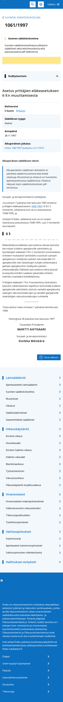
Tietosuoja (8, 691)
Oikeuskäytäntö (17, 429)
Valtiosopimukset (18, 532)
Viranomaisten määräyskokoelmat (25, 501)
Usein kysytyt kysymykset (16, 663)
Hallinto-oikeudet (15, 457)
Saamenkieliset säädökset (20, 419)
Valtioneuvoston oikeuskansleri (23, 508)
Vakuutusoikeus (15, 478)
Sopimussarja (13, 538)
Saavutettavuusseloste (14, 677)
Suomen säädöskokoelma (23, 17)
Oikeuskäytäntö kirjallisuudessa (23, 485)
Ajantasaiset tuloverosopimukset (24, 545)
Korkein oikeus (14, 436)
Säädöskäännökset (16, 412)
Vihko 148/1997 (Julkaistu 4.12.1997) (24, 148)
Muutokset (12, 398)
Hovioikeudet (13, 443)
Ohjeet (6, 656)
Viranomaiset (15, 494)
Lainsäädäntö (16, 378)
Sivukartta (8, 684)
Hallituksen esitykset (21, 562)
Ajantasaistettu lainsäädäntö (21, 384)
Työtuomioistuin (15, 471)
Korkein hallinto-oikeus (19, 450)
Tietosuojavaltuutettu (18, 515)
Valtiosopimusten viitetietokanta (24, 552)
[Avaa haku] (33, 4)
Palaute (6, 670)
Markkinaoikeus (15, 464)
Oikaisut (10, 405)
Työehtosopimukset (17, 522)
